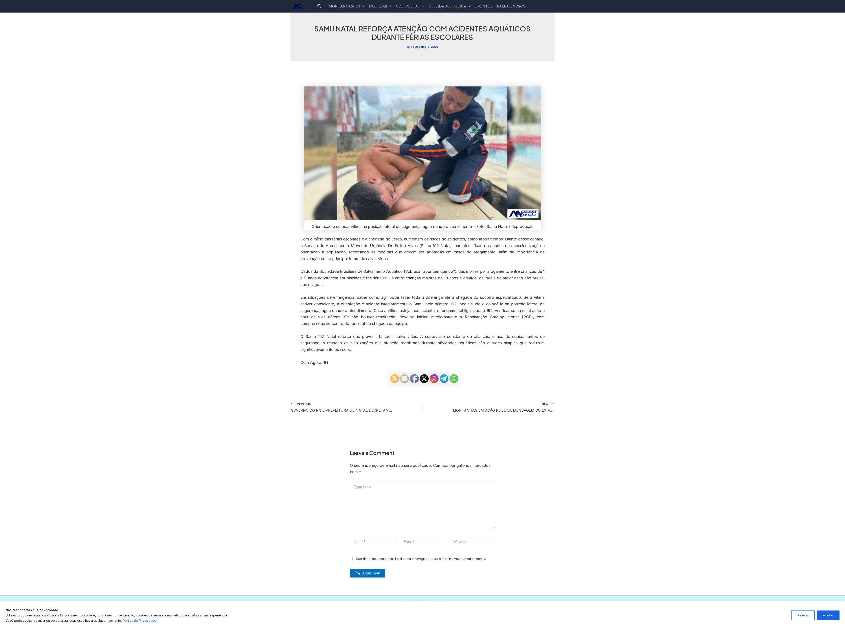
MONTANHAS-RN (344, 6)
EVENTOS (483, 6)
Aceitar (828, 615)
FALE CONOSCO (511, 6)
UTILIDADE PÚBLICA (447, 6)
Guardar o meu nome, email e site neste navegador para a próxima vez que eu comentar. (421, 559)
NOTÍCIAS (378, 6)
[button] (319, 6)
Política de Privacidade (139, 620)
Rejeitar (802, 615)
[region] (422, 614)
